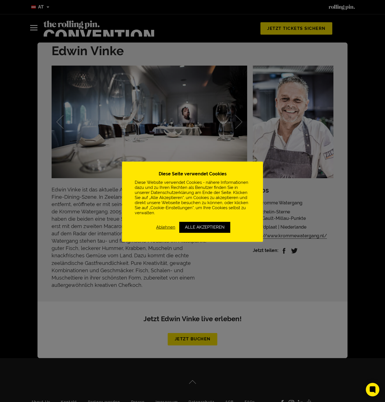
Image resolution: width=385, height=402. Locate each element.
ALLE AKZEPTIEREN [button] (205, 227)
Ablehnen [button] (165, 227)
